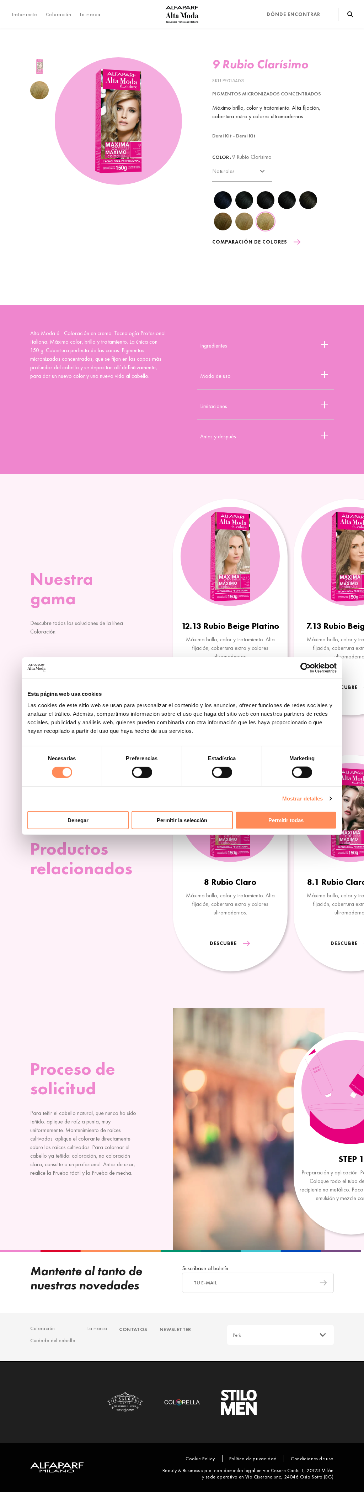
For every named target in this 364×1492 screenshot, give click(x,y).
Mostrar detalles (302, 798)
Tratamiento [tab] (24, 14)
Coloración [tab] (58, 14)
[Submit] (320, 1283)
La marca (90, 14)
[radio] (39, 66)
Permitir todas (286, 820)
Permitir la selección (182, 820)
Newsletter (175, 1329)
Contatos (133, 1329)
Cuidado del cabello (52, 1340)
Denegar (78, 820)
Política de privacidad (253, 1458)
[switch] (142, 772)
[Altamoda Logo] (182, 14)
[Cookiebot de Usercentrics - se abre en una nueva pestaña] (305, 668)
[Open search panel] (345, 14)
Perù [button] (237, 1335)
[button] (265, 344)
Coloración (42, 1328)
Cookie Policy (200, 1458)
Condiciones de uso (312, 1458)
